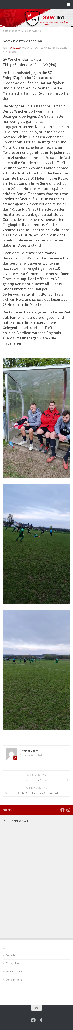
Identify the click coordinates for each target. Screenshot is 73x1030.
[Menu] (68, 4)
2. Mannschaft (11, 31)
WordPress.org (14, 979)
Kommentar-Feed (15, 971)
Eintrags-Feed (13, 963)
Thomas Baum (14, 47)
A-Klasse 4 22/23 (31, 31)
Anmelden (11, 955)
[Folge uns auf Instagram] (68, 810)
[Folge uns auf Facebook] (62, 810)
